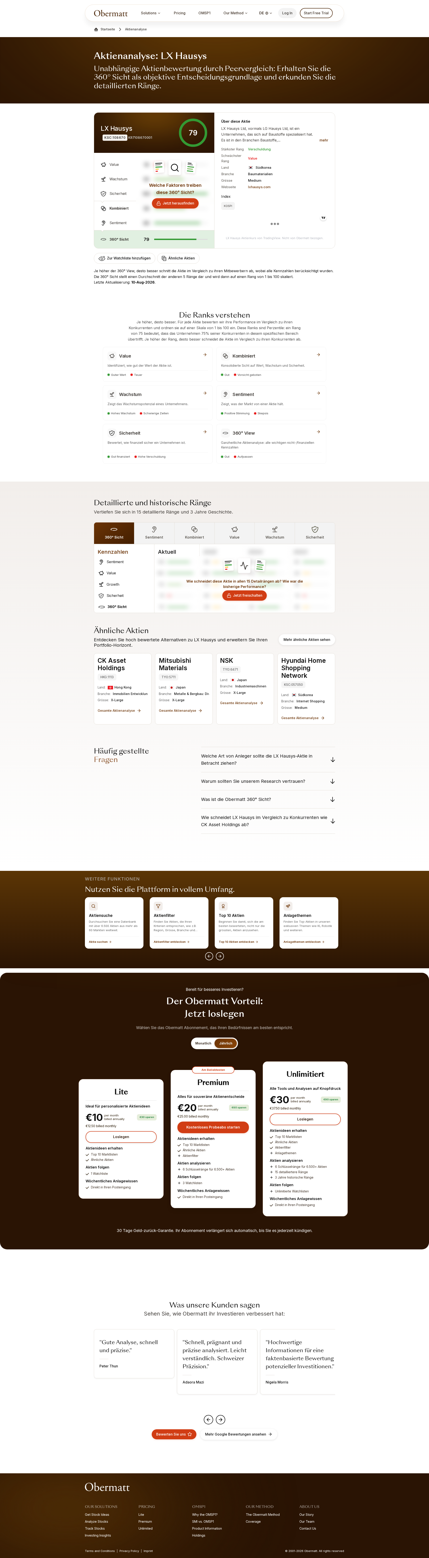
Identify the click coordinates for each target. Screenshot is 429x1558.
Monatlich (203, 1043)
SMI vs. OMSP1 (203, 1521)
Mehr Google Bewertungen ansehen (235, 1434)
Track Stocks (95, 1528)
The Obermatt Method (263, 1514)
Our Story (306, 1514)
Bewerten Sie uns (171, 1434)
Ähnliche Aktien (181, 258)
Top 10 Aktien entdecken (236, 941)
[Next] (220, 956)
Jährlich (225, 1043)
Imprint (148, 1551)
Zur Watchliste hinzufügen (129, 258)
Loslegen (121, 1137)
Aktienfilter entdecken (170, 941)
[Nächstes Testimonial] (220, 1419)
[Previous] (209, 956)
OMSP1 (204, 13)
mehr (324, 140)
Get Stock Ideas (97, 1514)
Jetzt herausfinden (178, 203)
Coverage (253, 1521)
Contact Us (307, 1528)
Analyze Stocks (96, 1521)
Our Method (233, 13)
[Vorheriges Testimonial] (208, 1419)
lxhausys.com (259, 187)
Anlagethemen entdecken (302, 941)
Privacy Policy (129, 1551)
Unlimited (146, 1528)
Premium (145, 1521)
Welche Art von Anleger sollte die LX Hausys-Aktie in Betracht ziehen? (256, 759)
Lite (141, 1514)
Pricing (179, 13)
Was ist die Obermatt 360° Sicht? (236, 799)
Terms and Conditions (100, 1551)
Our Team (306, 1521)
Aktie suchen (98, 941)
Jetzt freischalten (247, 595)
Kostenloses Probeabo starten (213, 1127)
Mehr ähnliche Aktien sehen (307, 639)
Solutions (148, 13)
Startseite (108, 29)
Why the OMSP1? (205, 1514)
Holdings (198, 1535)
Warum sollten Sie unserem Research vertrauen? (253, 781)
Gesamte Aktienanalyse (116, 710)
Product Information (207, 1528)
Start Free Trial (316, 13)
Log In (287, 13)
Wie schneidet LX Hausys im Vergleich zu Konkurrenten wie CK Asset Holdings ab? (264, 821)
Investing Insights (98, 1535)
